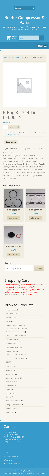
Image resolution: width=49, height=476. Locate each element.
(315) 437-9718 (15, 439)
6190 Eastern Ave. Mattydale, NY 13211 (12, 433)
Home (6, 57)
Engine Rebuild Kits (15, 134)
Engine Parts (15, 57)
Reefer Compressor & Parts (24, 20)
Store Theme (29, 471)
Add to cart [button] (13, 218)
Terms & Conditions (13, 463)
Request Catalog (11, 456)
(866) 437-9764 (22, 437)
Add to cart (14, 127)
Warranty (8, 460)
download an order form (14, 294)
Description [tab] (11, 142)
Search (8, 263)
